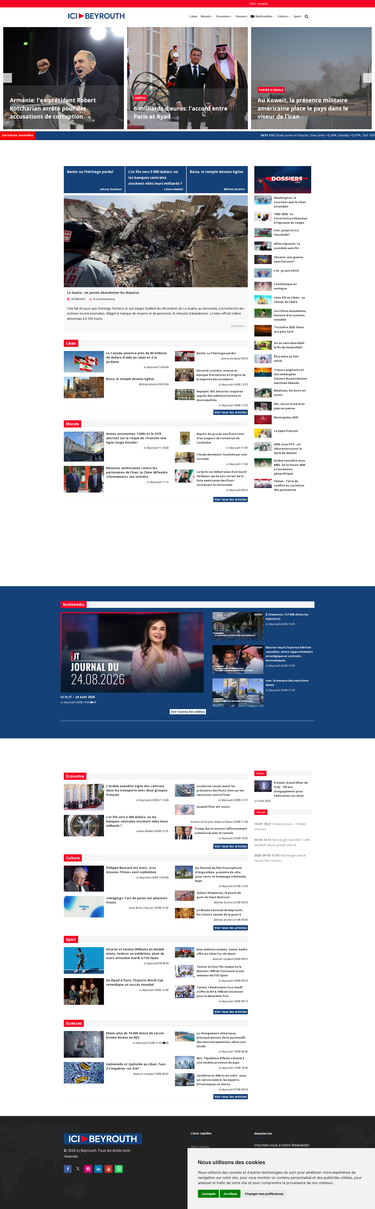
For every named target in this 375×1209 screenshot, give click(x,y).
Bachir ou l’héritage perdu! (90, 171)
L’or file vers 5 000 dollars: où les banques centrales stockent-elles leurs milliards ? (155, 177)
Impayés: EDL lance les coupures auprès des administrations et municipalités (220, 395)
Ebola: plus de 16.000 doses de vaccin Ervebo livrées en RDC (135, 1035)
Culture (283, 16)
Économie (223, 16)
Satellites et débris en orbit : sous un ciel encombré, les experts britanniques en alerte (221, 1080)
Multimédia (264, 16)
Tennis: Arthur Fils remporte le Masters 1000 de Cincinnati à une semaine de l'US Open (220, 971)
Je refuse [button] (230, 1194)
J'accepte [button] (208, 1194)
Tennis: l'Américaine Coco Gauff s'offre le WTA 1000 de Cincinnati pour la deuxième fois (220, 991)
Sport (297, 16)
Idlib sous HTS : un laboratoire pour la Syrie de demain (288, 448)
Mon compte (259, 4)
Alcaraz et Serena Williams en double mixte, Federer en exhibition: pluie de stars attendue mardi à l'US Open (135, 953)
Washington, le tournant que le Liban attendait (290, 202)
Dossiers (241, 16)
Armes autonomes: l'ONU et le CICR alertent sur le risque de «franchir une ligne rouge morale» (136, 438)
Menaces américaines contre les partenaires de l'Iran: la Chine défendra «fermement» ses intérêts (137, 472)
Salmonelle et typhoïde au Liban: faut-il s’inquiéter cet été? (136, 1066)
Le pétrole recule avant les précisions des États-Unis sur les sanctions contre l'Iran (220, 790)
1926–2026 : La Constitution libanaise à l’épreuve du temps (290, 218)
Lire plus (239, 326)
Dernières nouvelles (17, 135)
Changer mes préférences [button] (264, 1194)
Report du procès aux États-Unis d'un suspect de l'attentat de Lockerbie (220, 438)
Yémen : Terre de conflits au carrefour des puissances (289, 485)
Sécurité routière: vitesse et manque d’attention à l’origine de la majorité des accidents (221, 375)
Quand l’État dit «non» (213, 807)
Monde (206, 16)
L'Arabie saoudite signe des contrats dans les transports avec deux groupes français (137, 790)
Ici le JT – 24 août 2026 (78, 697)
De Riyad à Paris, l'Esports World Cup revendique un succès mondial (134, 982)
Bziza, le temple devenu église (216, 171)
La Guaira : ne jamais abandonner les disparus (103, 292)
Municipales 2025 (286, 417)
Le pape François (286, 431)
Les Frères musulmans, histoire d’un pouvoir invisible (290, 315)
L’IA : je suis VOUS (286, 270)
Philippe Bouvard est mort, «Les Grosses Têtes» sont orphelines (131, 870)
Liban (193, 16)
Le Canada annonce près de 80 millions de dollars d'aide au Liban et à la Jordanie (136, 357)
